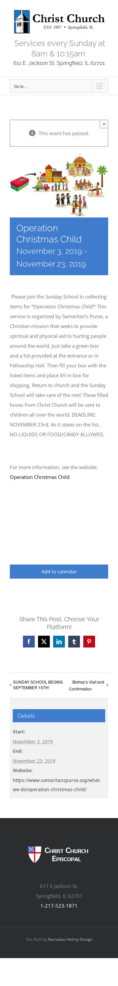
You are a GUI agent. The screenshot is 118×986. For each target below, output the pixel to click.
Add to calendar (59, 571)
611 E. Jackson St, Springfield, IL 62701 (59, 63)
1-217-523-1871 (59, 905)
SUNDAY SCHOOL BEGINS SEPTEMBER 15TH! (38, 684)
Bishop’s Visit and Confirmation (86, 685)
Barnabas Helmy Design (70, 939)
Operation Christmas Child (39, 477)
